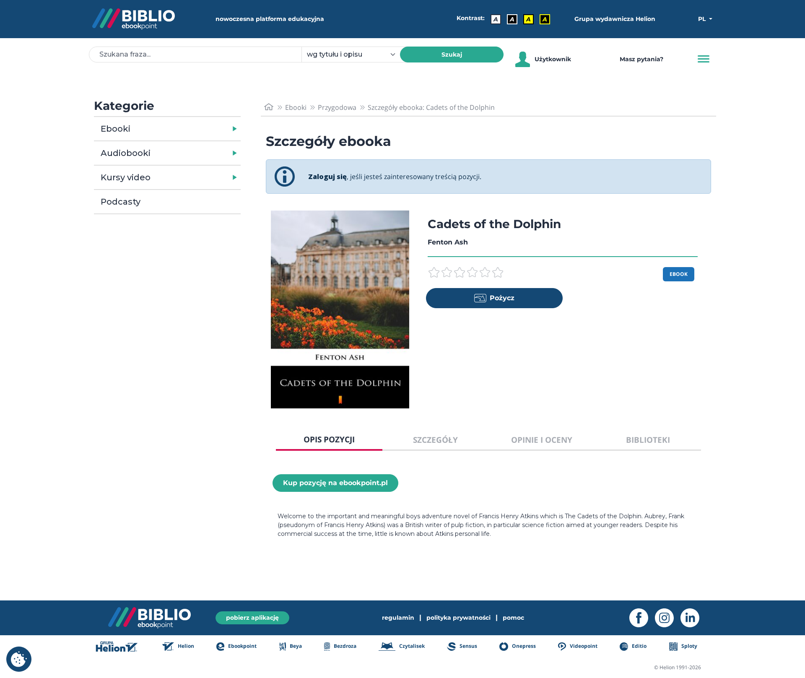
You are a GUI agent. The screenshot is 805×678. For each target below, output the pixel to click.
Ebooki (115, 129)
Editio (639, 645)
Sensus (467, 645)
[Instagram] (667, 617)
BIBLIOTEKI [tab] (648, 439)
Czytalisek (411, 645)
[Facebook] (642, 617)
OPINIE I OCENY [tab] (541, 439)
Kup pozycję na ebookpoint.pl (335, 483)
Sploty (688, 645)
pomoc (513, 617)
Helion (185, 645)
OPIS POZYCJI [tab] (329, 439)
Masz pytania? (641, 59)
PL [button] (702, 19)
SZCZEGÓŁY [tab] (435, 439)
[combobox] (356, 54)
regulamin (398, 617)
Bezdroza (344, 645)
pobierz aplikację (252, 617)
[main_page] (268, 107)
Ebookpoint (242, 645)
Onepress (523, 645)
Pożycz (502, 298)
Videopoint (583, 645)
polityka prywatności (458, 617)
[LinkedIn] (693, 617)
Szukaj (451, 54)
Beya (295, 645)
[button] (189, 128)
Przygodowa (337, 107)
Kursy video (126, 177)
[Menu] (703, 59)
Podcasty (120, 202)
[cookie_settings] (18, 659)
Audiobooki (126, 153)
